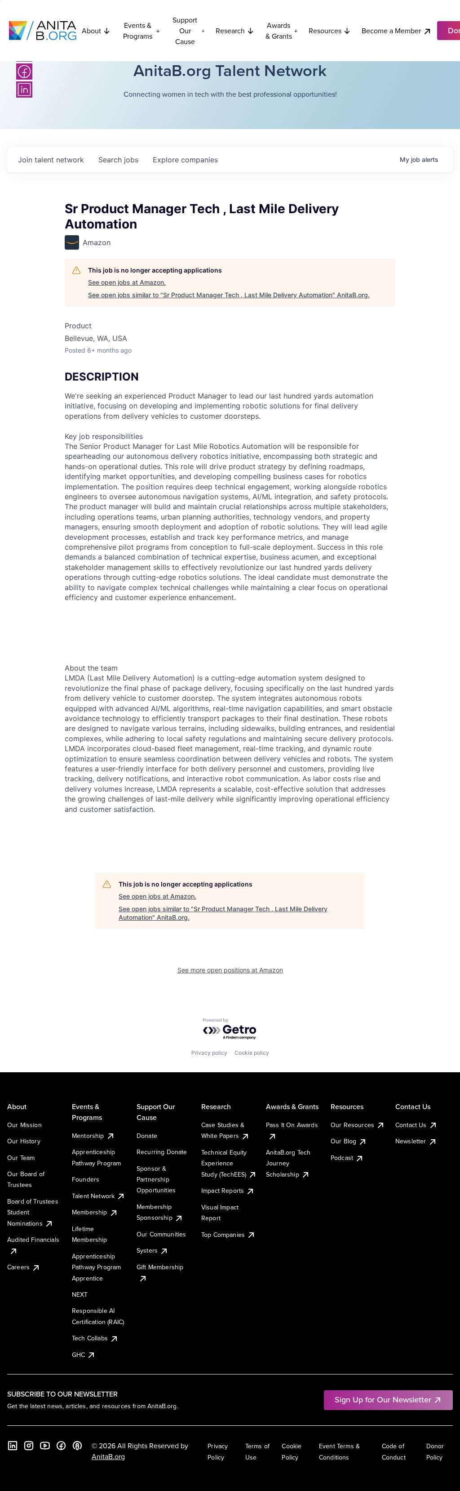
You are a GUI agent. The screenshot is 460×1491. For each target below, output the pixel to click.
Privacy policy (209, 1052)
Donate (147, 1135)
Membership (89, 1212)
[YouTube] (45, 1445)
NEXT (80, 1294)
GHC (78, 1354)
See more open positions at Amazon (230, 970)
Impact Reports (222, 1190)
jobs (118, 159)
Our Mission (24, 1124)
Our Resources (352, 1124)
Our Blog (343, 1141)
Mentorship (88, 1135)
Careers (18, 1267)
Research (230, 31)
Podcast (342, 1157)
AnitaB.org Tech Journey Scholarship (288, 1163)
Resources (325, 31)
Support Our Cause (184, 30)
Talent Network (93, 1195)
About (91, 31)
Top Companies (223, 1234)
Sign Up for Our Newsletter (383, 1399)
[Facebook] (24, 71)
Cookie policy (251, 1052)
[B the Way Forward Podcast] (77, 1445)
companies (185, 159)
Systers (147, 1250)
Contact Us (411, 1124)
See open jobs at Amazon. (127, 282)
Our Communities (161, 1234)
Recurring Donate (162, 1151)
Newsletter (410, 1141)
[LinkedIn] (24, 89)
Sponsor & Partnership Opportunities (156, 1179)
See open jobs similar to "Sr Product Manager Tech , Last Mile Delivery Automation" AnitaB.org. (229, 295)
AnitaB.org (108, 1456)
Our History (23, 1141)
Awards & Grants (278, 30)
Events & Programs (137, 30)
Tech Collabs (90, 1338)
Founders (85, 1179)
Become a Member (391, 31)
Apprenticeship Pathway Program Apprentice (96, 1267)
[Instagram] (28, 1445)
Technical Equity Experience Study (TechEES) (224, 1163)
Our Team (21, 1157)
